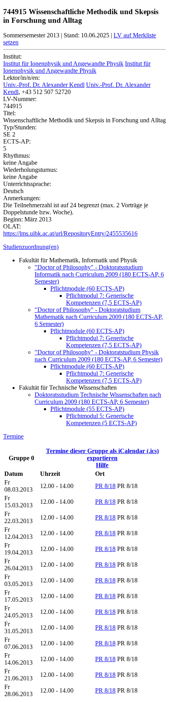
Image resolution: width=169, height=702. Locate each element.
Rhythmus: (16, 155)
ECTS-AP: (17, 141)
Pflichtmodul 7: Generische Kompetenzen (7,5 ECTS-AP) (103, 299)
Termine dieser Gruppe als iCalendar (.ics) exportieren (102, 454)
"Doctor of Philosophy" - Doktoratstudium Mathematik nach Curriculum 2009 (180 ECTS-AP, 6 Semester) (99, 316)
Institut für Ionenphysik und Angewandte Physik (63, 63)
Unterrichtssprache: (27, 184)
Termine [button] (13, 436)
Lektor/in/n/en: (21, 77)
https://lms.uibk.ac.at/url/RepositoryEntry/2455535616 (70, 233)
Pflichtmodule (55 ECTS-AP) (87, 408)
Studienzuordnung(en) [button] (31, 246)
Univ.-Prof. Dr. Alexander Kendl (43, 84)
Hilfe (102, 465)
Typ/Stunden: (20, 127)
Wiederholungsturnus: (30, 169)
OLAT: (12, 226)
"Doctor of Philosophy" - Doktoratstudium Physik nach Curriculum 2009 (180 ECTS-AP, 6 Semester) (98, 356)
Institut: (12, 56)
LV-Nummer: (20, 99)
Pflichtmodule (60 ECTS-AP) (87, 288)
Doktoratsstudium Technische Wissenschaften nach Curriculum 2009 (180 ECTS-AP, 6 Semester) (98, 398)
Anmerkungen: (21, 198)
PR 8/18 (105, 486)
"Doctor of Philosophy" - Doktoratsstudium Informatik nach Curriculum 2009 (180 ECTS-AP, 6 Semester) (99, 274)
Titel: (9, 113)
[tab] (84, 247)
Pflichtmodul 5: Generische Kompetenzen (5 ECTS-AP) (101, 419)
